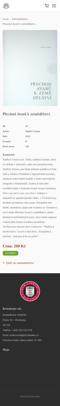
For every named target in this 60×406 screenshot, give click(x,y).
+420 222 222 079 (22, 330)
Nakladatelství (20, 18)
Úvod (5, 18)
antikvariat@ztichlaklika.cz (24, 335)
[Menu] (54, 5)
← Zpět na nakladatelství (18, 263)
